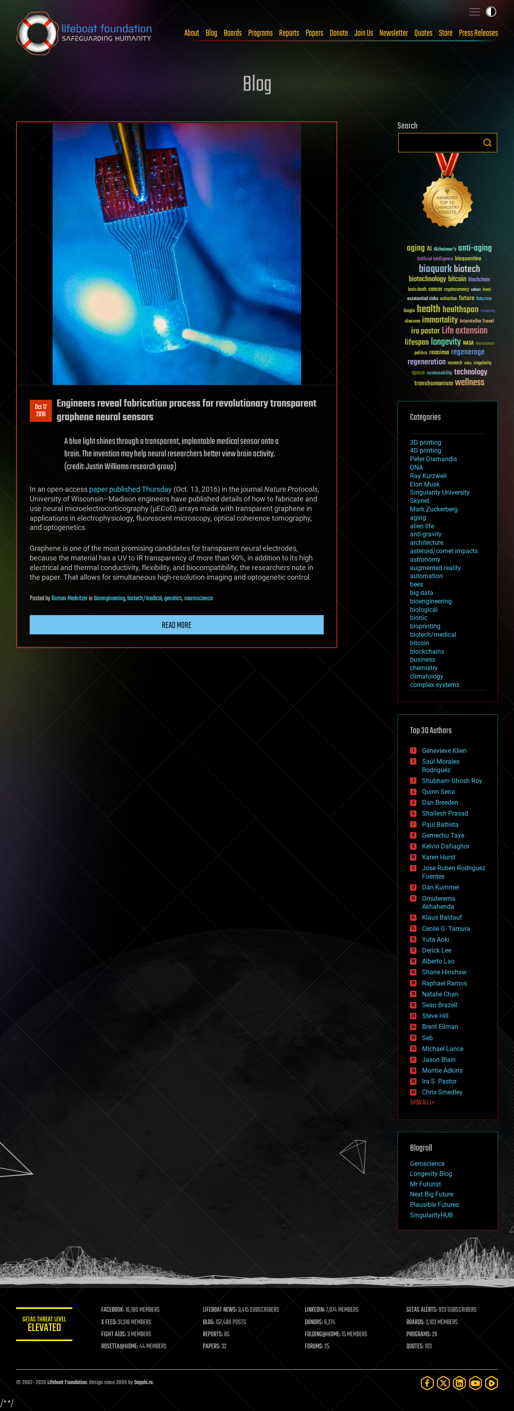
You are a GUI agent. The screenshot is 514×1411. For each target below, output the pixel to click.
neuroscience (198, 598)
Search (487, 142)
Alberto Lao (438, 961)
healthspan (461, 310)
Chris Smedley (442, 1092)
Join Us (364, 33)
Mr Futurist (425, 1184)
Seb (427, 1038)
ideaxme (412, 322)
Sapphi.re (143, 1382)
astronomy (425, 559)
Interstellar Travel (477, 322)
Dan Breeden (440, 802)
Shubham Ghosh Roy (452, 781)
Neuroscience (485, 344)
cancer (435, 289)
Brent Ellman (440, 1027)
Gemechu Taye (443, 835)
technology (470, 372)
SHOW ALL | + (422, 1103)
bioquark (435, 269)
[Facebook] (427, 1383)
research (455, 363)
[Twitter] (443, 1383)
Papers (314, 33)
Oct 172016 (41, 411)
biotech (467, 269)
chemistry (424, 668)
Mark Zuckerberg (434, 509)
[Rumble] (491, 1383)
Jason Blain (439, 1059)
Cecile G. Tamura (446, 928)
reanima (439, 352)
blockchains (427, 651)
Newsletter (393, 33)
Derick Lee (436, 950)
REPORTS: (213, 1334)
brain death (417, 289)
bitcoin (457, 279)
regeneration (427, 362)
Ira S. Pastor (439, 1081)
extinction (448, 299)
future (466, 298)
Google (409, 311)
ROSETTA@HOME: (119, 1346)
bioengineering (109, 598)
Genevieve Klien (444, 751)
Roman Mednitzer (69, 598)
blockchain (479, 280)
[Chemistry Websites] (448, 192)
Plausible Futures (434, 1205)
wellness (469, 383)
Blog (211, 33)
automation (426, 576)
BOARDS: (415, 1322)
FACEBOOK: (112, 1310)
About (191, 33)
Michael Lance (442, 1049)
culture (476, 290)
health (429, 309)
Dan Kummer (440, 887)
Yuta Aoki (435, 939)
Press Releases (478, 33)
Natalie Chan (440, 994)
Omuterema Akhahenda (438, 903)
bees (416, 584)
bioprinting (425, 626)
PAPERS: (211, 1346)
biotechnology (427, 279)
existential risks (422, 299)
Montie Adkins (442, 1070)
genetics (173, 598)
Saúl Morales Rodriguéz (440, 766)
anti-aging (475, 248)
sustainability (439, 373)
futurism (484, 299)
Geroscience (427, 1164)
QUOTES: (415, 1346)
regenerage (468, 352)
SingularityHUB (431, 1215)
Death (487, 290)
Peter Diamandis (433, 459)
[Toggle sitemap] (474, 11)
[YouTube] (475, 1383)
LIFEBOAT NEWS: (220, 1310)
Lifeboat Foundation (67, 1382)
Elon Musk (425, 484)
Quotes (423, 33)
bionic (418, 618)
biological (424, 609)
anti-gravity (426, 534)
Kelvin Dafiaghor (445, 846)
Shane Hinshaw (444, 972)
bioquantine (468, 258)
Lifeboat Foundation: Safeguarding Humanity (84, 33)
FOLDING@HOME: (323, 1334)
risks (467, 363)
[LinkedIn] (459, 1383)
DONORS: (314, 1322)
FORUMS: (314, 1346)
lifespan (417, 342)
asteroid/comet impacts (444, 551)
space (418, 372)
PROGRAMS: (418, 1334)
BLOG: (208, 1322)
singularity (482, 363)
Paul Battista (440, 824)
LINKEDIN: (315, 1310)
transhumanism (433, 383)
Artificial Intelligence (435, 259)
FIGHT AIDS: (113, 1334)
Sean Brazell (439, 1005)
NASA (468, 343)
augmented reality (435, 568)
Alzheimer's (445, 250)
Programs (260, 33)
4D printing (425, 450)
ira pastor (425, 331)
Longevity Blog (431, 1174)
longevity (446, 342)
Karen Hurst (438, 857)
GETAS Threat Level (44, 1326)
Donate (339, 33)
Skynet (419, 501)
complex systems (434, 685)
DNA (416, 467)
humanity (488, 311)
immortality (440, 320)
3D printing (425, 442)
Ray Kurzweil (428, 476)
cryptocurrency (456, 289)
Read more (177, 625)
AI (429, 249)
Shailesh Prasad (445, 813)
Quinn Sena (438, 791)
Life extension (464, 331)
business (422, 659)
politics (420, 353)
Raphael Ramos (444, 983)
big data (421, 593)
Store (446, 33)
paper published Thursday (130, 489)
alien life (422, 526)
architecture (426, 542)
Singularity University (440, 492)
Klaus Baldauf (442, 917)
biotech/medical (144, 598)
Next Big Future (431, 1194)
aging (416, 248)
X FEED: (108, 1322)
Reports (289, 33)
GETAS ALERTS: (421, 1310)
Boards (233, 33)
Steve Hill (435, 1016)
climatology (426, 676)
